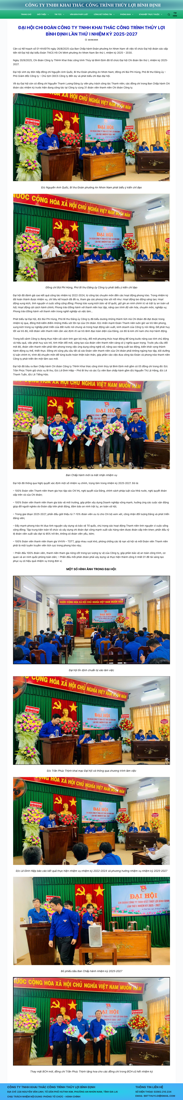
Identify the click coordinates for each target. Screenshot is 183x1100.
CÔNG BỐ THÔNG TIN (103, 14)
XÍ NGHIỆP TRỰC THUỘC (149, 14)
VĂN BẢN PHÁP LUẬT (79, 14)
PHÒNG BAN (125, 14)
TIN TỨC (58, 14)
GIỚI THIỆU (41, 14)
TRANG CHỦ (26, 14)
